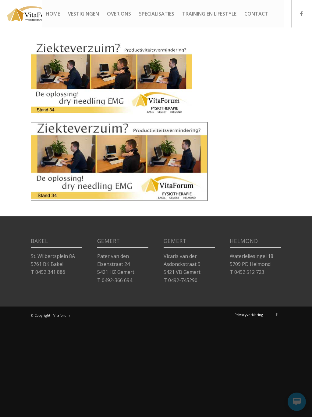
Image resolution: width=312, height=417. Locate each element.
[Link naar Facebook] (301, 13)
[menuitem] (53, 13)
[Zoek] (278, 13)
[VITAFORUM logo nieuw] (36, 13)
